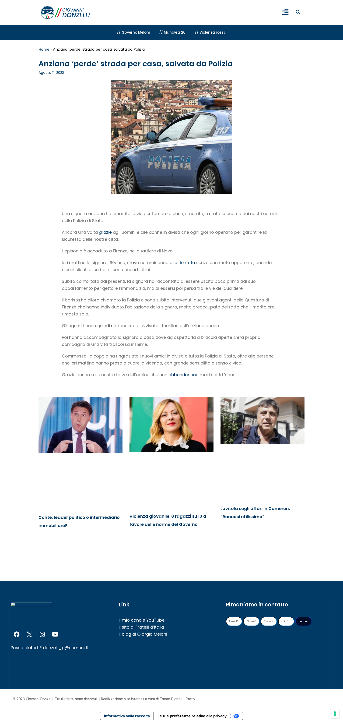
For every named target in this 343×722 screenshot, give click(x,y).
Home (43, 49)
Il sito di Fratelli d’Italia (141, 627)
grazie (105, 232)
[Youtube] (55, 634)
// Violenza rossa (210, 32)
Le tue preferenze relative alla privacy (192, 716)
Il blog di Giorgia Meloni (143, 634)
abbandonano (183, 375)
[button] (298, 12)
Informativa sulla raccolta (127, 716)
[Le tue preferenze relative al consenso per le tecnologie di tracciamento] (334, 713)
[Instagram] (42, 634)
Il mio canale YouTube (141, 620)
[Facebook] (16, 634)
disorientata (182, 262)
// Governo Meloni (133, 32)
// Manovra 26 (172, 32)
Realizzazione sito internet (123, 699)
